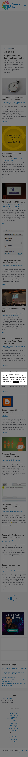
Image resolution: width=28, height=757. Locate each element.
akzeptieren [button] (15, 381)
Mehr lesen (22, 381)
